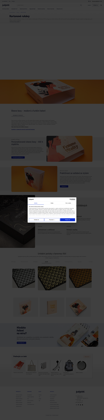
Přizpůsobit (51, 219)
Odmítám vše (36, 219)
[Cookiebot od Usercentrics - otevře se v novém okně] (70, 199)
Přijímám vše (67, 219)
